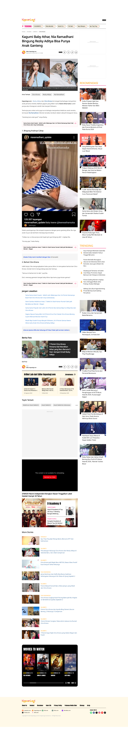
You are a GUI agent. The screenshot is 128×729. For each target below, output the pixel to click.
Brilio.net (36, 712)
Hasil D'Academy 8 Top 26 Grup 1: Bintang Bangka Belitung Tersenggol (55, 512)
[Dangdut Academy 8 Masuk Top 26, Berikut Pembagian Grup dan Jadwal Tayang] (69, 522)
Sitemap (82, 705)
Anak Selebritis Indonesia (62, 405)
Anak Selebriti (46, 405)
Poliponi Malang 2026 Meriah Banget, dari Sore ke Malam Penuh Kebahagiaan (92, 170)
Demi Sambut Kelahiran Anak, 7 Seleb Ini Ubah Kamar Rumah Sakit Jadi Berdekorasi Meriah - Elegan (48, 248)
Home (23, 31)
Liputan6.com (27, 710)
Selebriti (35, 31)
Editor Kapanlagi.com (31, 51)
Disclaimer (40, 705)
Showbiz (29, 31)
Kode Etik (48, 705)
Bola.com (56, 710)
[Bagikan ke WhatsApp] (76, 52)
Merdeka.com (67, 710)
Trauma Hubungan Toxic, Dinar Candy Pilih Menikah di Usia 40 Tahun (92, 235)
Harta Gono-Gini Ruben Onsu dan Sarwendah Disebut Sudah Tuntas (93, 213)
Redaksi (32, 705)
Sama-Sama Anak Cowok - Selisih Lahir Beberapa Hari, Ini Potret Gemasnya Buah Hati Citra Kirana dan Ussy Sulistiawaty (48, 124)
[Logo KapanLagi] (28, 20)
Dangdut (44, 536)
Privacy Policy (58, 705)
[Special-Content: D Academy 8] (33, 513)
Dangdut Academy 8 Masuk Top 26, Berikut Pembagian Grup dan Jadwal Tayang (54, 523)
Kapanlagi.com (37, 710)
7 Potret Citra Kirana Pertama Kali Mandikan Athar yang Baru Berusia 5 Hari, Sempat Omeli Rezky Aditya (59, 349)
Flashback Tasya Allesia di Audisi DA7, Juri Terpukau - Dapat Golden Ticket (91, 438)
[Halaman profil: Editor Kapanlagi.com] (23, 52)
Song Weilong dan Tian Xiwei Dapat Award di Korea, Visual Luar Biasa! (92, 148)
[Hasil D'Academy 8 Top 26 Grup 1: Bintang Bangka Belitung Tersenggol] (69, 511)
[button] (72, 52)
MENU (104, 20)
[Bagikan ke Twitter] (68, 52)
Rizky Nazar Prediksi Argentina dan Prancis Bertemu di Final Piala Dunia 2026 (92, 127)
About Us (24, 705)
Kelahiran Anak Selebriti (31, 405)
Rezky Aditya (47, 94)
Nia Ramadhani (59, 94)
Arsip (88, 705)
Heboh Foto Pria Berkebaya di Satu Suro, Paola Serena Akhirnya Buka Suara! (92, 416)
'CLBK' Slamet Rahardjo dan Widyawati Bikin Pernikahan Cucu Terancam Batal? (92, 192)
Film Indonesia (46, 572)
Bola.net (46, 710)
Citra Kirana (42, 31)
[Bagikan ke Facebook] (64, 52)
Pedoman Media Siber (71, 705)
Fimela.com (27, 712)
